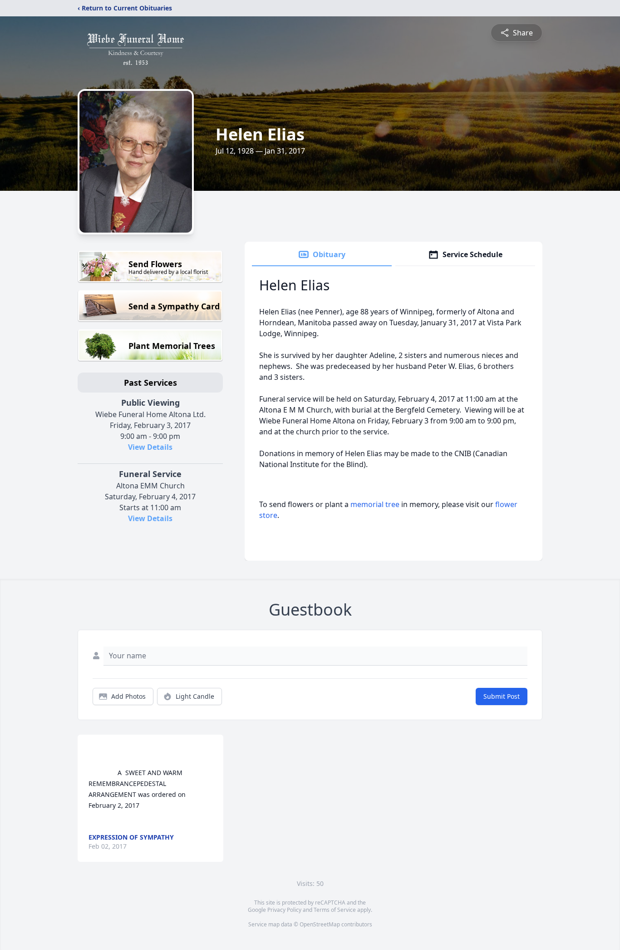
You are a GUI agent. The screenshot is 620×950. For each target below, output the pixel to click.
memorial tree (374, 504)
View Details (150, 447)
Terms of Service (335, 910)
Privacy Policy (284, 910)
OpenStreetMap (320, 924)
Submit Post (501, 696)
